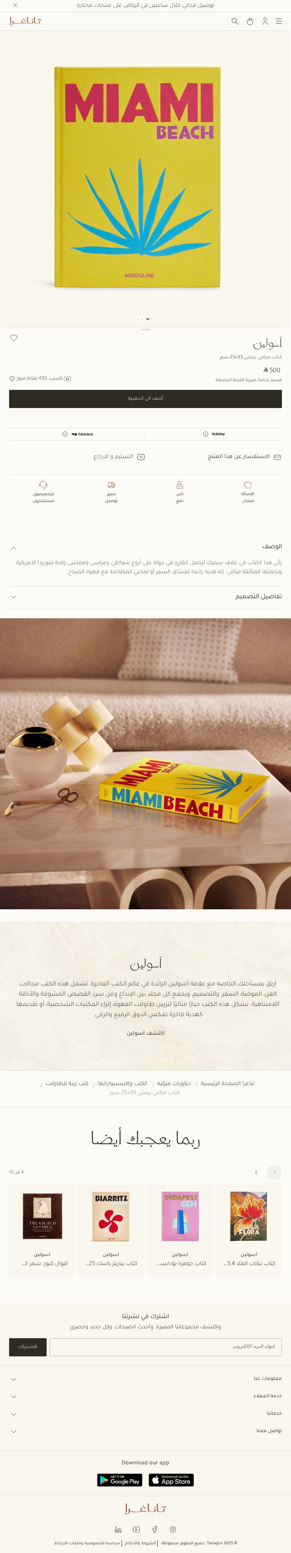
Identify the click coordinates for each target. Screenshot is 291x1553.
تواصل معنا (269, 1431)
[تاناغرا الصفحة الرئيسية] (25, 21)
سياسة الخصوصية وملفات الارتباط (87, 1543)
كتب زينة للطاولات (66, 1084)
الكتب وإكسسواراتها (122, 1084)
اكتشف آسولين (146, 1034)
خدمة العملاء (267, 1396)
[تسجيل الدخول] (265, 21)
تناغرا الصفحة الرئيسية (227, 1084)
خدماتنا (274, 1414)
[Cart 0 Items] (250, 21)
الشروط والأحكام (140, 1543)
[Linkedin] (118, 1529)
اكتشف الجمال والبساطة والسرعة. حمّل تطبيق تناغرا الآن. (145, 6)
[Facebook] (154, 1529)
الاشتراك (28, 1347)
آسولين (267, 342)
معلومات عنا (268, 1379)
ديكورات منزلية (174, 1084)
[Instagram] (172, 1529)
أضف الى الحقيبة (145, 399)
